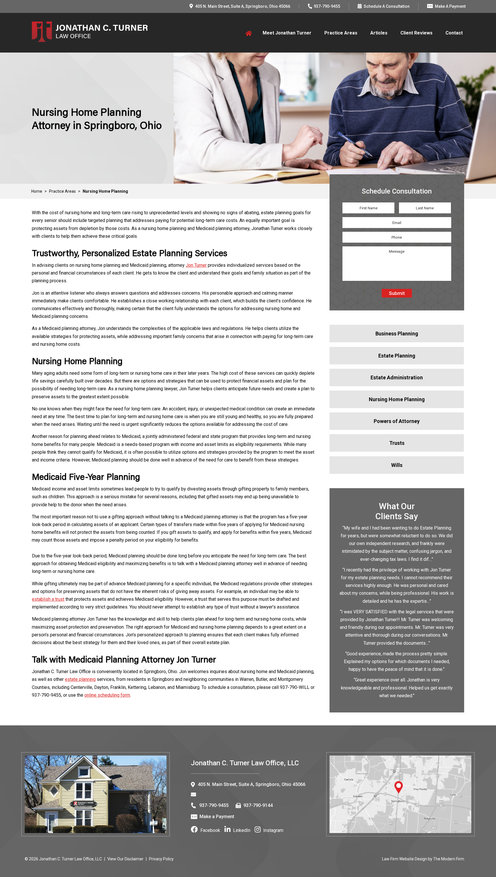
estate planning (80, 679)
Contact (454, 33)
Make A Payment (450, 6)
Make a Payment (216, 816)
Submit (397, 293)
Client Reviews (416, 33)
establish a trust (48, 599)
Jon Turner (196, 265)
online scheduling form (107, 695)
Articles (379, 33)
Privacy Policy (161, 859)
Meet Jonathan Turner (287, 33)
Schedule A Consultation (387, 6)
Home (247, 33)
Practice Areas (340, 33)
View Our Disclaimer (125, 859)
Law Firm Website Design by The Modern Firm (423, 859)
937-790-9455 (327, 6)
